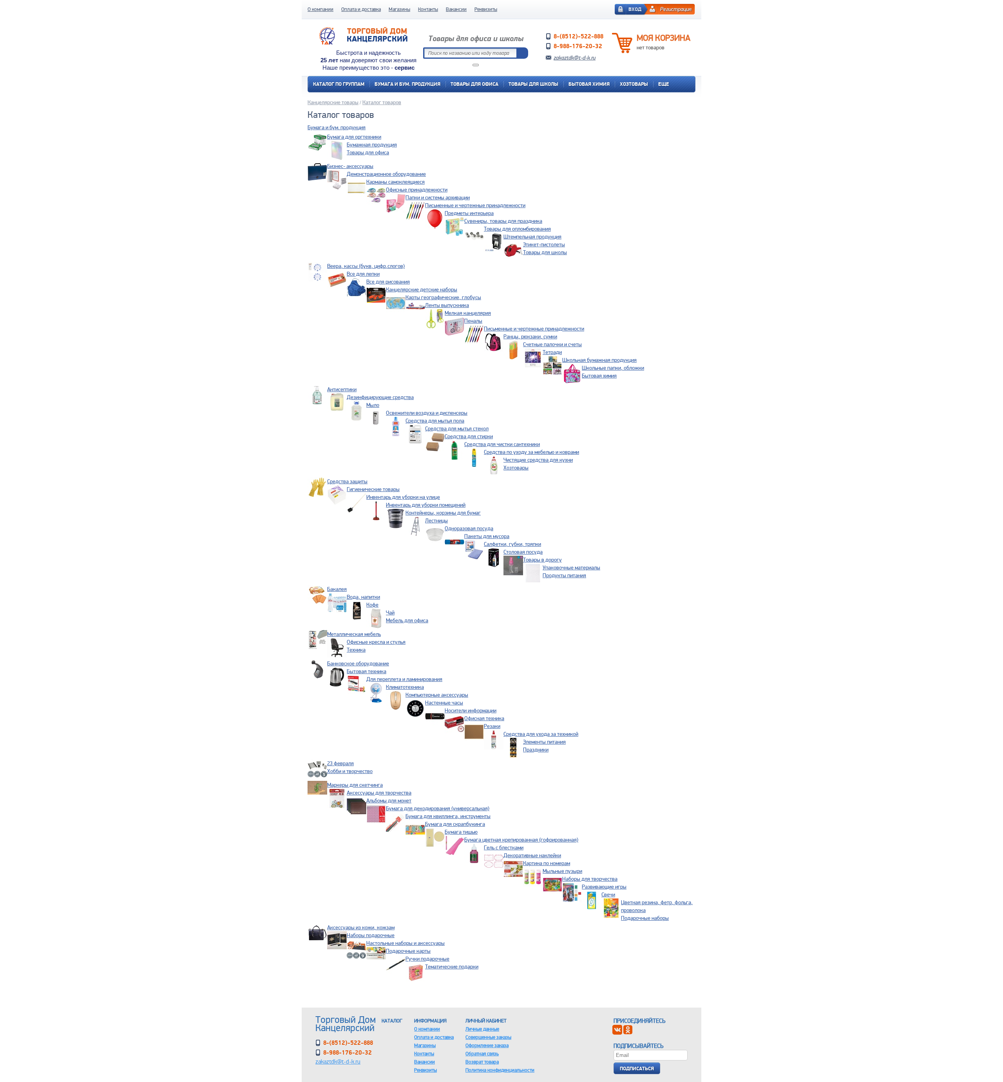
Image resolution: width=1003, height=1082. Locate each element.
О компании (320, 9)
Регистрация (676, 9)
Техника (356, 650)
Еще (663, 84)
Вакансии (456, 9)
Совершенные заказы (488, 1037)
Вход (634, 9)
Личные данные (482, 1029)
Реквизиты (485, 9)
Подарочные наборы (645, 918)
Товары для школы (533, 84)
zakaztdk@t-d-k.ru (575, 57)
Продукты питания (564, 575)
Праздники (536, 749)
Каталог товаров (381, 102)
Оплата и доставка (361, 9)
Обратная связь (482, 1054)
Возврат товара (482, 1062)
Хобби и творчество (350, 771)
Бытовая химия (589, 84)
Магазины (399, 9)
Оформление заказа (487, 1045)
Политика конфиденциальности (499, 1070)
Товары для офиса (474, 84)
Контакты (428, 9)
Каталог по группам (338, 84)
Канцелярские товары (333, 102)
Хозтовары (634, 84)
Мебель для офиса (407, 620)
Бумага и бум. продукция (407, 84)
